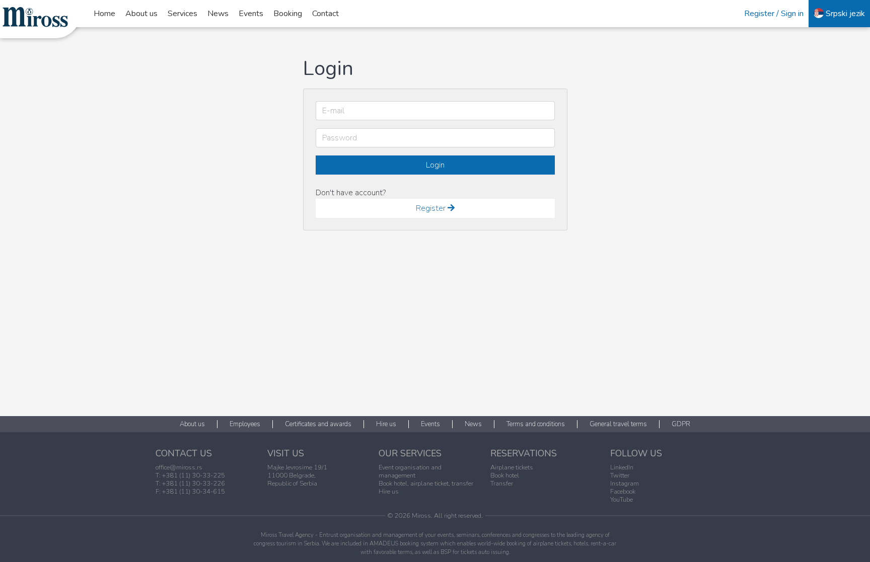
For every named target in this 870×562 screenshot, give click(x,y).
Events (251, 13)
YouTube (621, 499)
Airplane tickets (511, 467)
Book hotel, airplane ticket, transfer (426, 483)
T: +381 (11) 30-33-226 (190, 483)
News (218, 13)
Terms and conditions (535, 424)
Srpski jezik (844, 13)
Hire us (386, 424)
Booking (287, 13)
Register (432, 208)
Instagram (624, 483)
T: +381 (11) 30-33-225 (190, 475)
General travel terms (618, 424)
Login (435, 165)
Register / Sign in (774, 13)
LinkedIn (621, 467)
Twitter (619, 475)
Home (104, 13)
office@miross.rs (179, 467)
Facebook (622, 491)
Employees (245, 424)
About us (141, 13)
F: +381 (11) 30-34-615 (190, 491)
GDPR (681, 424)
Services (182, 13)
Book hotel (504, 475)
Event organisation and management (410, 471)
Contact (325, 13)
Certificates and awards (318, 424)
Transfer (501, 483)
